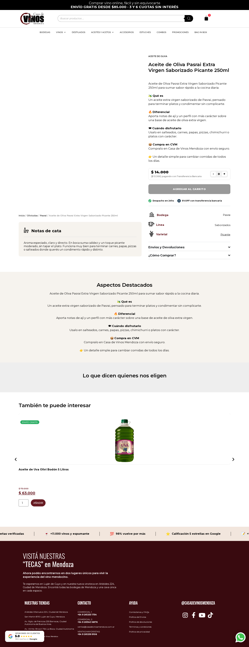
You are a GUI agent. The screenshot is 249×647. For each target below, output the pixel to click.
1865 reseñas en (26, 639)
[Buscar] (189, 18)
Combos (161, 32)
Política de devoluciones (140, 622)
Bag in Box (200, 32)
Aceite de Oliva (157, 56)
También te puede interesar (55, 405)
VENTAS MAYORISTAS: (89, 632)
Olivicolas (32, 215)
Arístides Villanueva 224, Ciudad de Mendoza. (46, 612)
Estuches (145, 32)
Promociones (180, 32)
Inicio (22, 215)
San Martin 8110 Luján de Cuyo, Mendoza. (45, 616)
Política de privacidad (139, 631)
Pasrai (43, 215)
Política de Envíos (137, 617)
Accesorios (127, 32)
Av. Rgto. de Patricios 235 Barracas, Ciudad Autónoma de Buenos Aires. (45, 622)
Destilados (78, 32)
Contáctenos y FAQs (139, 612)
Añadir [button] (38, 502)
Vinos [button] (59, 32)
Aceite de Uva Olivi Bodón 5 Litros (44, 469)
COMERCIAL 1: (87, 613)
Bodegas (45, 32)
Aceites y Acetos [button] (101, 32)
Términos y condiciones (140, 627)
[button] (16, 459)
